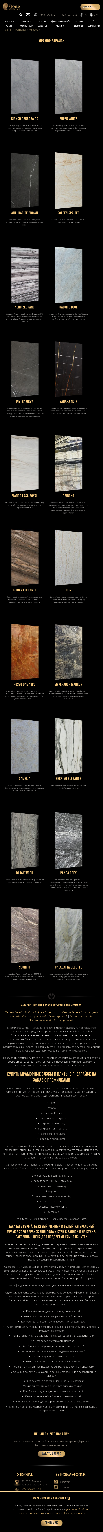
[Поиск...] (21, 15)
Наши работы (42, 23)
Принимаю (51, 1523)
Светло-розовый (64, 1020)
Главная (7, 29)
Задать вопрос (51, 1454)
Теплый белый (14, 1012)
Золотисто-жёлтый (40, 1020)
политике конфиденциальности (66, 1513)
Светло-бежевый (72, 1012)
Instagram (64, 1481)
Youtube (64, 1487)
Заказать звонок (90, 7)
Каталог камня (9, 23)
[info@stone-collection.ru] (29, 15)
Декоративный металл (60, 23)
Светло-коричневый (34, 1016)
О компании (93, 23)
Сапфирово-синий (81, 1016)
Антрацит (54, 1012)
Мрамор (33, 29)
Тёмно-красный (58, 1016)
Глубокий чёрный (36, 1012)
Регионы (20, 29)
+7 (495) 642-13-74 (32, 1489)
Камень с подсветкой (26, 23)
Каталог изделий (79, 23)
